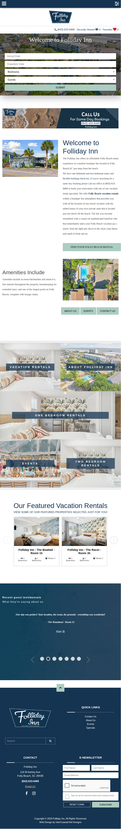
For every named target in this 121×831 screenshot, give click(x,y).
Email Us (30, 786)
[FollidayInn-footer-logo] (30, 718)
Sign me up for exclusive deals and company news (92, 795)
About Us (70, 311)
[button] (42, 659)
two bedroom (97, 173)
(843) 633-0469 (66, 29)
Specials (90, 727)
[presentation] (7, 540)
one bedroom (78, 173)
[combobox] (61, 72)
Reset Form (77, 804)
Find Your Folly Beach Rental (92, 247)
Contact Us (107, 311)
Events (88, 311)
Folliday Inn (60, 16)
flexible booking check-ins (76, 178)
